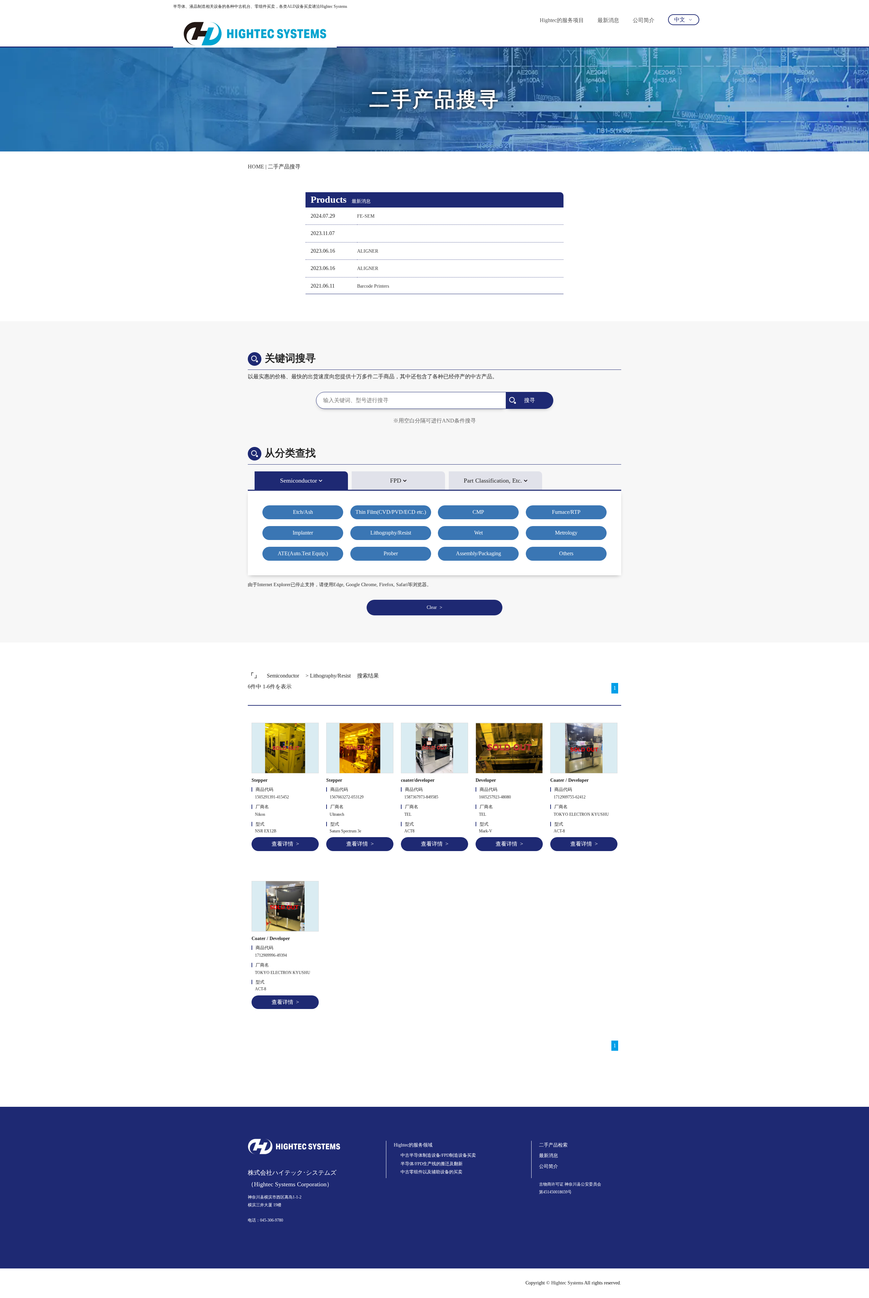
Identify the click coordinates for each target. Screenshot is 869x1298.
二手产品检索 (553, 1145)
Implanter (303, 533)
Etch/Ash (303, 512)
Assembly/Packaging (478, 553)
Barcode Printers (373, 286)
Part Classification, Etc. (493, 480)
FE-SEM (365, 216)
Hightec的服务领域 (413, 1145)
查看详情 (282, 844)
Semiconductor (298, 480)
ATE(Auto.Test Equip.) (303, 553)
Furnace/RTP (566, 512)
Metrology (566, 533)
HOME (256, 166)
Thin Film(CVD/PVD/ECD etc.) (390, 512)
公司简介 (643, 20)
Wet (478, 533)
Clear (432, 607)
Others (566, 553)
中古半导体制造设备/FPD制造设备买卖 (438, 1155)
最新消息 (608, 20)
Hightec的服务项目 (562, 20)
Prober (391, 553)
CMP (478, 512)
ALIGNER (367, 251)
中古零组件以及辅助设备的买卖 (431, 1171)
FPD (395, 480)
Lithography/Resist (390, 533)
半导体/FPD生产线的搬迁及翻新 (432, 1163)
